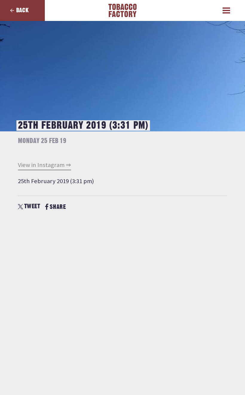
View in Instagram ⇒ (44, 165)
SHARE (58, 207)
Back (22, 10)
